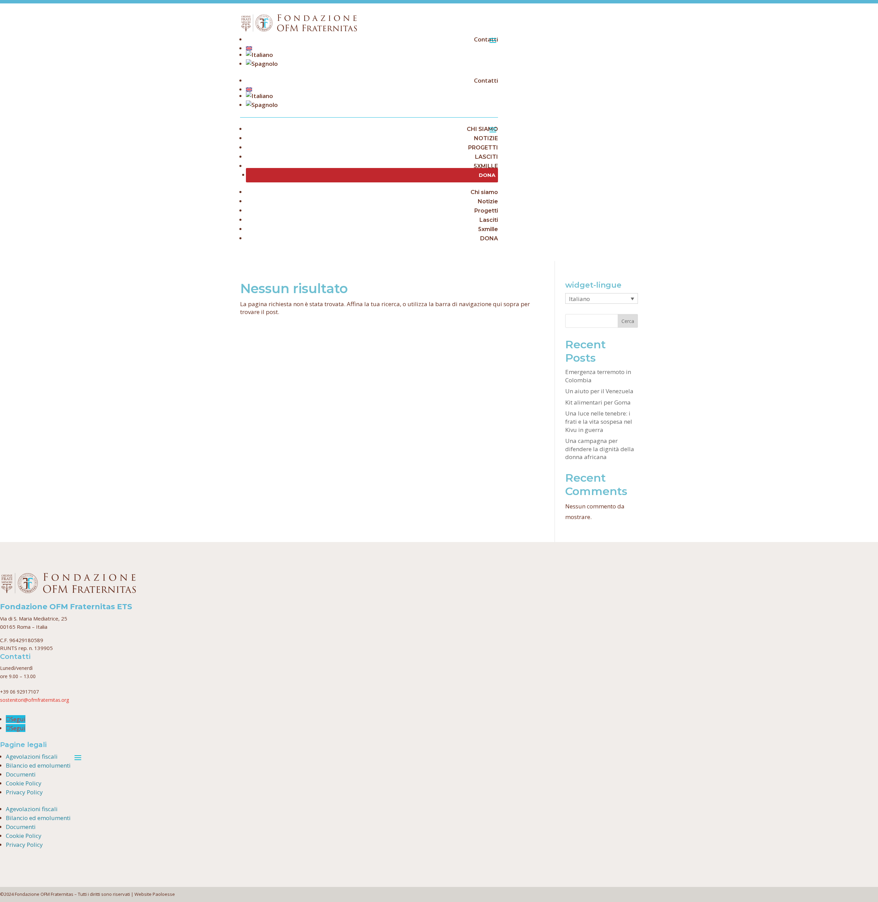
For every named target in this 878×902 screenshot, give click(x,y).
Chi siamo (484, 192)
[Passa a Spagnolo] (372, 63)
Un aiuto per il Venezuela (599, 391)
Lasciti (488, 220)
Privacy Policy (24, 792)
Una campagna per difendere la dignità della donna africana (599, 449)
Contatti (486, 39)
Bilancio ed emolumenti (38, 765)
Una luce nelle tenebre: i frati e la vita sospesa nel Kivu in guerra (598, 421)
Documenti (21, 774)
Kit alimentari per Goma (598, 402)
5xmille (488, 229)
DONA (489, 238)
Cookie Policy (23, 783)
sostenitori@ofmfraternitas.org (34, 700)
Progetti (486, 210)
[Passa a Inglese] (372, 48)
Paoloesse (164, 894)
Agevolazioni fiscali (32, 756)
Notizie (488, 201)
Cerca (627, 321)
